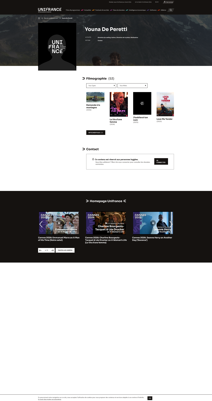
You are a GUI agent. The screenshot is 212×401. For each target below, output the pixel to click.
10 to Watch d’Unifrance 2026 (143, 2)
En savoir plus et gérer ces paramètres (49, 399)
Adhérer (163, 10)
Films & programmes (73, 10)
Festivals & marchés (102, 10)
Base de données (119, 10)
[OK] (150, 398)
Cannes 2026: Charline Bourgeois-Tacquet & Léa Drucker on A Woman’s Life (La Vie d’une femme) (59, 240)
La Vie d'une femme (116, 120)
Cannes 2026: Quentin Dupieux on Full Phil (151, 238)
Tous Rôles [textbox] (123, 86)
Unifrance (153, 10)
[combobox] (101, 85)
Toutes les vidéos (65, 250)
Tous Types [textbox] (92, 86)
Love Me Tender (164, 119)
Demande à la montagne (93, 106)
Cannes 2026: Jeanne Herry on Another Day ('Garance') (105, 238)
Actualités (87, 10)
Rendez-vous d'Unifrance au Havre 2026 (120, 2)
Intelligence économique (137, 10)
